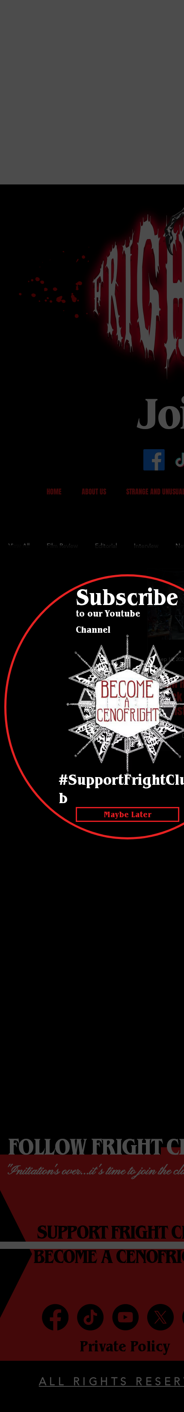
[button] (127, 814)
